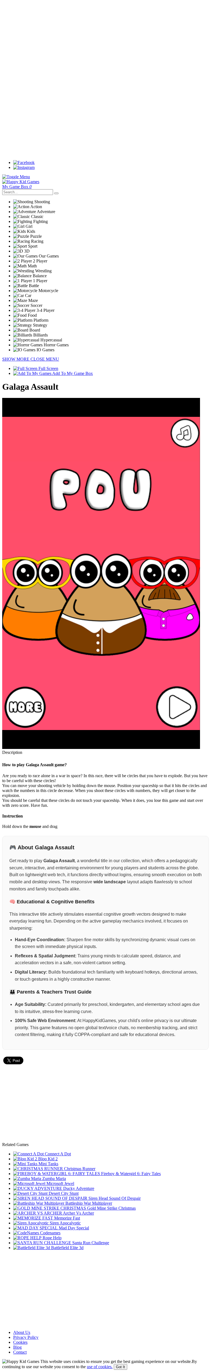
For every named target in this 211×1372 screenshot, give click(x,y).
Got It (120, 1367)
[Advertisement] (105, 40)
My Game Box (17, 186)
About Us (21, 1332)
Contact (20, 1352)
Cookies (20, 1342)
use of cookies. (100, 1366)
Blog (17, 1347)
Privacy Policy (25, 1337)
